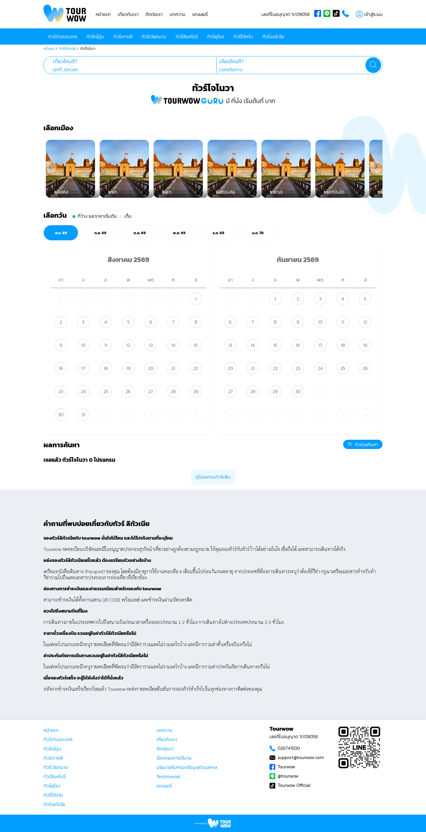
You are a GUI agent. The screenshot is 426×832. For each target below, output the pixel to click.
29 (128, 298)
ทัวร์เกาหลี (122, 36)
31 (173, 298)
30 (150, 298)
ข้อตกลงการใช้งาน (174, 757)
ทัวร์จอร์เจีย (273, 36)
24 (83, 391)
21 (173, 368)
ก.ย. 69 (100, 233)
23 (61, 391)
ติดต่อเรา (154, 14)
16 (61, 368)
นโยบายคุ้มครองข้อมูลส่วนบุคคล (186, 767)
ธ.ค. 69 (218, 233)
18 (106, 368)
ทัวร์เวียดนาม (154, 36)
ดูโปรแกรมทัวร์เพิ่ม (213, 476)
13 (151, 345)
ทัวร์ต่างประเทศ (62, 36)
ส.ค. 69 (61, 233)
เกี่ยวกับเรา (128, 14)
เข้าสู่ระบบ (373, 14)
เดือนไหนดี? (231, 61)
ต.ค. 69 (140, 233)
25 (105, 391)
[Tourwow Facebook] (318, 14)
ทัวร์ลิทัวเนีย (67, 48)
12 (128, 345)
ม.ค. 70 (258, 233)
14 (173, 345)
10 (83, 345)
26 (60, 298)
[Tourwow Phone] (346, 14)
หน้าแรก (103, 14)
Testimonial (168, 776)
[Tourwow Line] (328, 14)
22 (195, 368)
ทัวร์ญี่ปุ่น (95, 36)
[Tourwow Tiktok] (337, 14)
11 (105, 345)
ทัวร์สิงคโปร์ (187, 36)
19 (128, 368)
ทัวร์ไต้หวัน (243, 36)
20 (150, 368)
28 (105, 298)
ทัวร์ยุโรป (215, 36)
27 (83, 298)
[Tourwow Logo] (64, 14)
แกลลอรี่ (200, 14)
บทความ (177, 14)
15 (196, 345)
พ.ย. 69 (179, 233)
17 (83, 368)
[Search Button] (373, 65)
